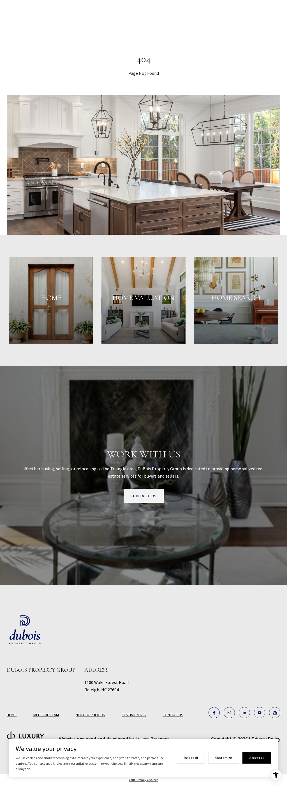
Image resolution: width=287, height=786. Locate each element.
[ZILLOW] (274, 712)
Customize (223, 757)
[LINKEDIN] (244, 712)
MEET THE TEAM (46, 714)
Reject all (191, 757)
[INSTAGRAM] (229, 712)
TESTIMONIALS (134, 714)
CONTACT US (173, 715)
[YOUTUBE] (259, 712)
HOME (12, 714)
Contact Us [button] (143, 495)
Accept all (256, 757)
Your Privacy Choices (143, 780)
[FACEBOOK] (214, 712)
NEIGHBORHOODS (90, 714)
